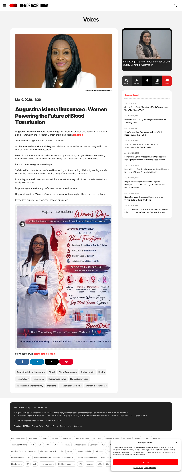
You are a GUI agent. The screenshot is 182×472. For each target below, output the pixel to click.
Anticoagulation (80, 445)
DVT (48, 445)
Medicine (51, 385)
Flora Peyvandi (16, 464)
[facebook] (22, 362)
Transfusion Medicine (71, 385)
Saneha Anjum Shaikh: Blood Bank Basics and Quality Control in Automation (146, 63)
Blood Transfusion (68, 372)
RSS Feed (136, 83)
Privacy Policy (38, 426)
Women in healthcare (96, 385)
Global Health (87, 372)
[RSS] (137, 80)
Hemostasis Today (79, 379)
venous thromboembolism (87, 458)
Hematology (23, 379)
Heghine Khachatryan (66, 464)
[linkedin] (37, 362)
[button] (176, 442)
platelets (99, 451)
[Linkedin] (157, 80)
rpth (34, 464)
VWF (80, 464)
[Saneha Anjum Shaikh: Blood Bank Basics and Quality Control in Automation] (147, 44)
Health (101, 372)
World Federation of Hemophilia (51, 451)
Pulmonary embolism (84, 451)
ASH (103, 445)
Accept (146, 462)
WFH (56, 445)
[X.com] (147, 80)
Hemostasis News (57, 379)
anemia (69, 451)
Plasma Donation (17, 458)
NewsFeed (132, 95)
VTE (32, 445)
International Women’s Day (30, 385)
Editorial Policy (52, 426)
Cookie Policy (138, 468)
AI (29, 458)
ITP (28, 464)
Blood (52, 372)
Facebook (126, 83)
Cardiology (94, 445)
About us (17, 426)
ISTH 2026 (66, 445)
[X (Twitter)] (52, 362)
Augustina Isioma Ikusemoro (31, 372)
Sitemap (109, 464)
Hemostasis (38, 379)
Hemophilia (127, 438)
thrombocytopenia (47, 464)
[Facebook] (127, 80)
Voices (91, 19)
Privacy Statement (150, 468)
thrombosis (97, 438)
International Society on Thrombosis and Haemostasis (53, 458)
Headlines (156, 438)
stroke (146, 438)
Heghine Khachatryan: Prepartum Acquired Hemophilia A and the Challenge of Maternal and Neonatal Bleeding (144, 184)
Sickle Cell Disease (108, 458)
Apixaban (90, 464)
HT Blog (26, 426)
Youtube (167, 83)
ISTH (40, 445)
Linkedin (157, 83)
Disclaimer (78, 426)
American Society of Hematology (23, 451)
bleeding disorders (112, 438)
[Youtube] (167, 80)
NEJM (100, 464)
